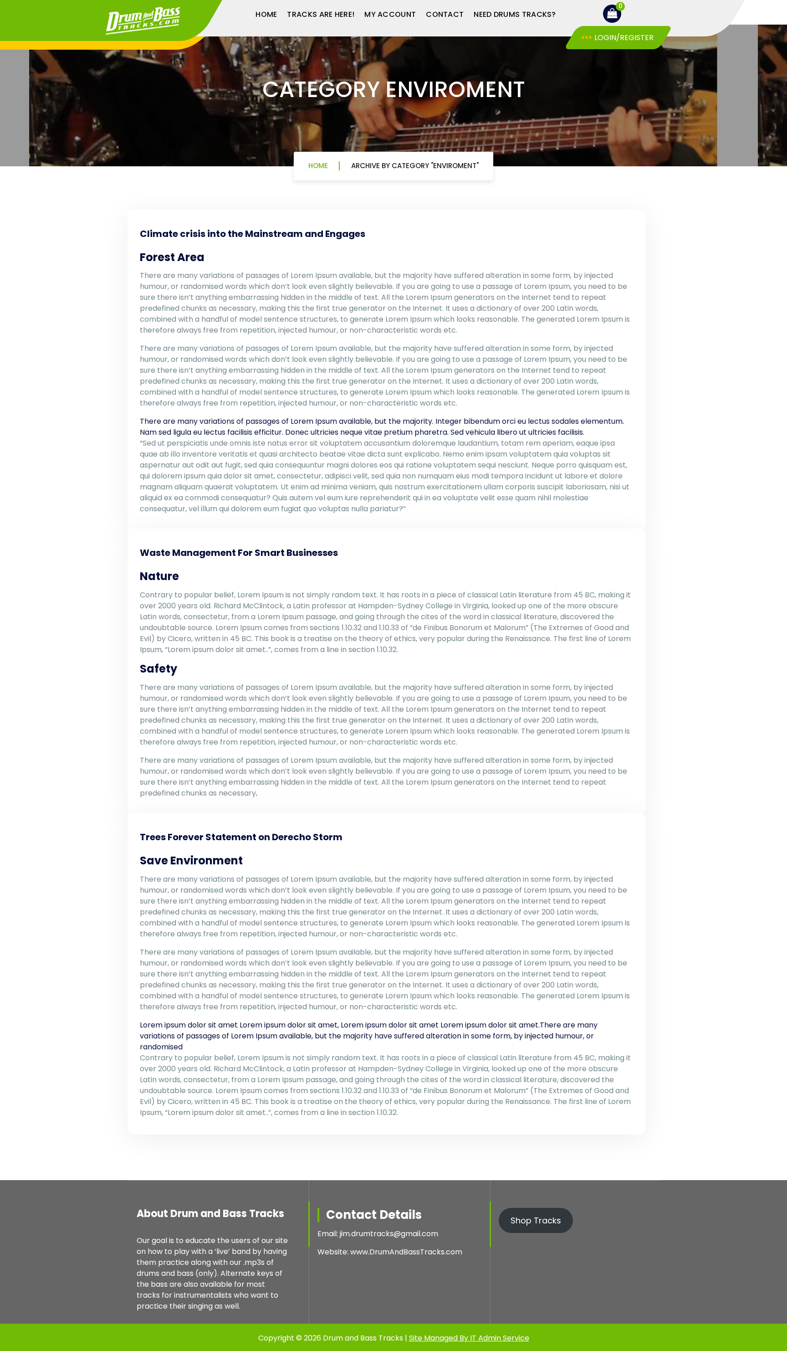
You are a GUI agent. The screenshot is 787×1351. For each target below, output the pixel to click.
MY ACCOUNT (390, 14)
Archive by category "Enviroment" (415, 165)
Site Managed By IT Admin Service (469, 1338)
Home (318, 165)
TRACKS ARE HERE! (320, 14)
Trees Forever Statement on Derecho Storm (241, 837)
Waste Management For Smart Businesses (239, 552)
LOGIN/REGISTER (624, 37)
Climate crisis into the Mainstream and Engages (252, 233)
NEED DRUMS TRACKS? (515, 14)
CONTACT (445, 14)
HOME (266, 14)
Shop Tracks (536, 1220)
